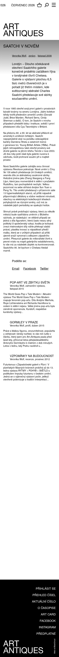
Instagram (47, 627)
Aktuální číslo (44, 601)
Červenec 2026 (23, 5)
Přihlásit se (46, 588)
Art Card (48, 614)
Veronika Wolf (19, 55)
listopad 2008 (45, 55)
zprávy (32, 55)
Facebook (48, 620)
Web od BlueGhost (54, 646)
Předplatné (46, 633)
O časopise (47, 608)
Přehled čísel (44, 595)
